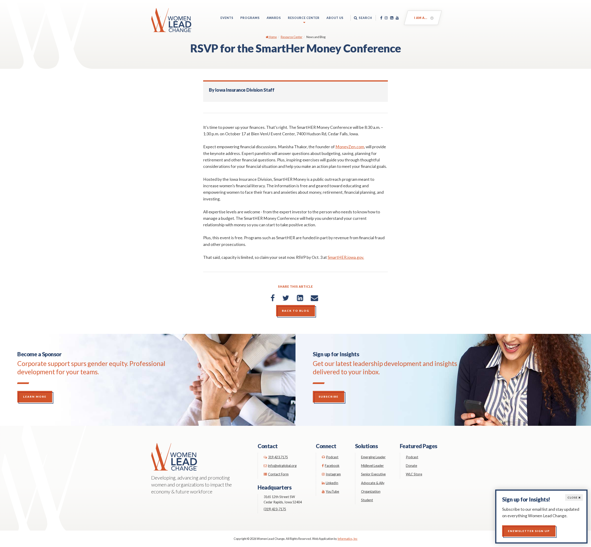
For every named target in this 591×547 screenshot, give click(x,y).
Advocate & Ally (372, 483)
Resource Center (304, 18)
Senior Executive (373, 474)
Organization (370, 491)
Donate (411, 466)
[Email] (314, 298)
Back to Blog (295, 310)
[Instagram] (386, 17)
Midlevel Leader (372, 466)
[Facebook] (381, 17)
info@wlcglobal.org (282, 466)
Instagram (333, 474)
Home (272, 37)
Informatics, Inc (347, 539)
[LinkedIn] (392, 17)
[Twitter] (285, 298)
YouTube (332, 491)
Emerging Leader (373, 457)
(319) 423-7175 (275, 509)
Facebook (332, 466)
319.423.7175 (278, 457)
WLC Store (414, 474)
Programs (250, 18)
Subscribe (328, 396)
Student (367, 500)
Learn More (34, 396)
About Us (335, 18)
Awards (274, 18)
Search (365, 18)
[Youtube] (397, 17)
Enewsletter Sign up (529, 531)
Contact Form (278, 474)
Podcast (332, 457)
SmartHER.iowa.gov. (346, 257)
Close (572, 497)
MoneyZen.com (349, 146)
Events (226, 18)
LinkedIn (332, 483)
